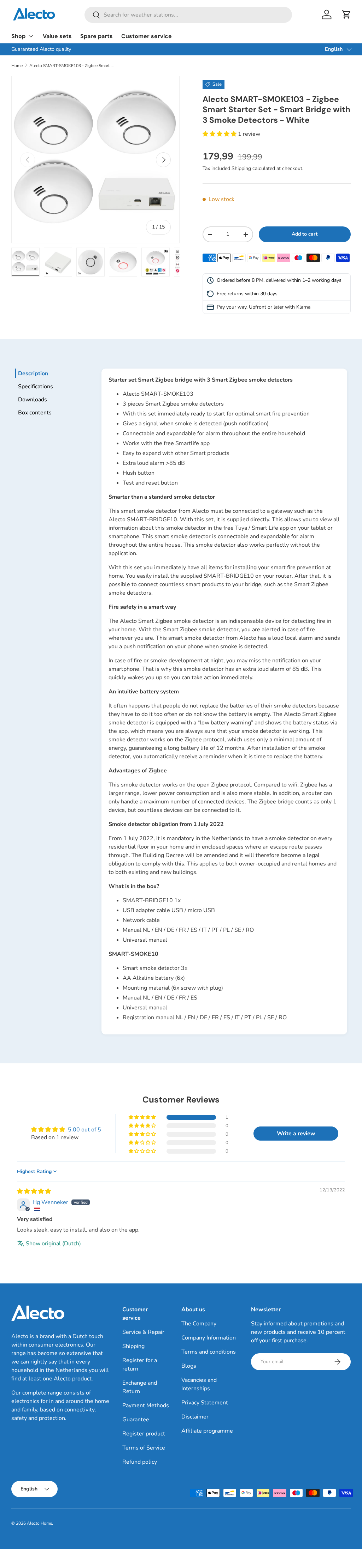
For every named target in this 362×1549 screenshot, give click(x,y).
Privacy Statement (204, 1403)
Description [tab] (33, 373)
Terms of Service (143, 1448)
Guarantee (135, 1419)
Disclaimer (195, 1417)
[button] (346, 14)
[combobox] (188, 15)
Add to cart (304, 234)
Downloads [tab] (32, 399)
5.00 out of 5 (84, 1130)
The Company (198, 1324)
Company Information (208, 1338)
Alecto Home (39, 1523)
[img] (34, 1191)
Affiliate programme (207, 1431)
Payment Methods (145, 1405)
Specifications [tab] (35, 386)
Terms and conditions (208, 1352)
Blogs (188, 1366)
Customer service (146, 36)
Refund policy (139, 1462)
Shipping (241, 168)
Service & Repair (143, 1332)
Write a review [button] (296, 1133)
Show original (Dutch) (53, 1243)
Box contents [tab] (35, 413)
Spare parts (96, 36)
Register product (143, 1434)
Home (17, 65)
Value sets (57, 36)
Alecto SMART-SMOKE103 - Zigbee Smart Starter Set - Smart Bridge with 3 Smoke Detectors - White (71, 65)
